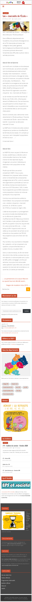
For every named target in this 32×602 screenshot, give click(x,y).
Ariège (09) (5, 384)
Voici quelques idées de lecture (9, 559)
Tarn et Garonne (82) (8, 394)
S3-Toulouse (17, 448)
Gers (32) (18, 387)
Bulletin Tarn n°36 (6, 464)
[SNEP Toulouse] (16, 2)
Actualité (6, 13)
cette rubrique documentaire (14, 544)
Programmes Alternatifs (8, 580)
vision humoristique (28, 526)
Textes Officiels (5, 578)
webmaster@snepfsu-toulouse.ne (9, 333)
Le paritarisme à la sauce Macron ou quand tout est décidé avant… (15, 280)
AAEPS (3, 588)
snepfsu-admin (17, 19)
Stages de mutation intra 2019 (18, 285)
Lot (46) (25, 387)
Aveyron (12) (15, 384)
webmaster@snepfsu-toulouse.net (10, 565)
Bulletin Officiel (5, 583)
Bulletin (5, 443)
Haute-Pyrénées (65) (8, 391)
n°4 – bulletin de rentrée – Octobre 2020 (15, 446)
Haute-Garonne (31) (8, 387)
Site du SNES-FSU (6, 575)
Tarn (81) (18, 391)
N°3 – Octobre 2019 (6, 458)
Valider (26, 311)
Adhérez (13, 344)
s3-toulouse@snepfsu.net (10, 328)
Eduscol (3, 586)
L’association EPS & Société (7, 492)
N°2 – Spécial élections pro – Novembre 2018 (11, 470)
